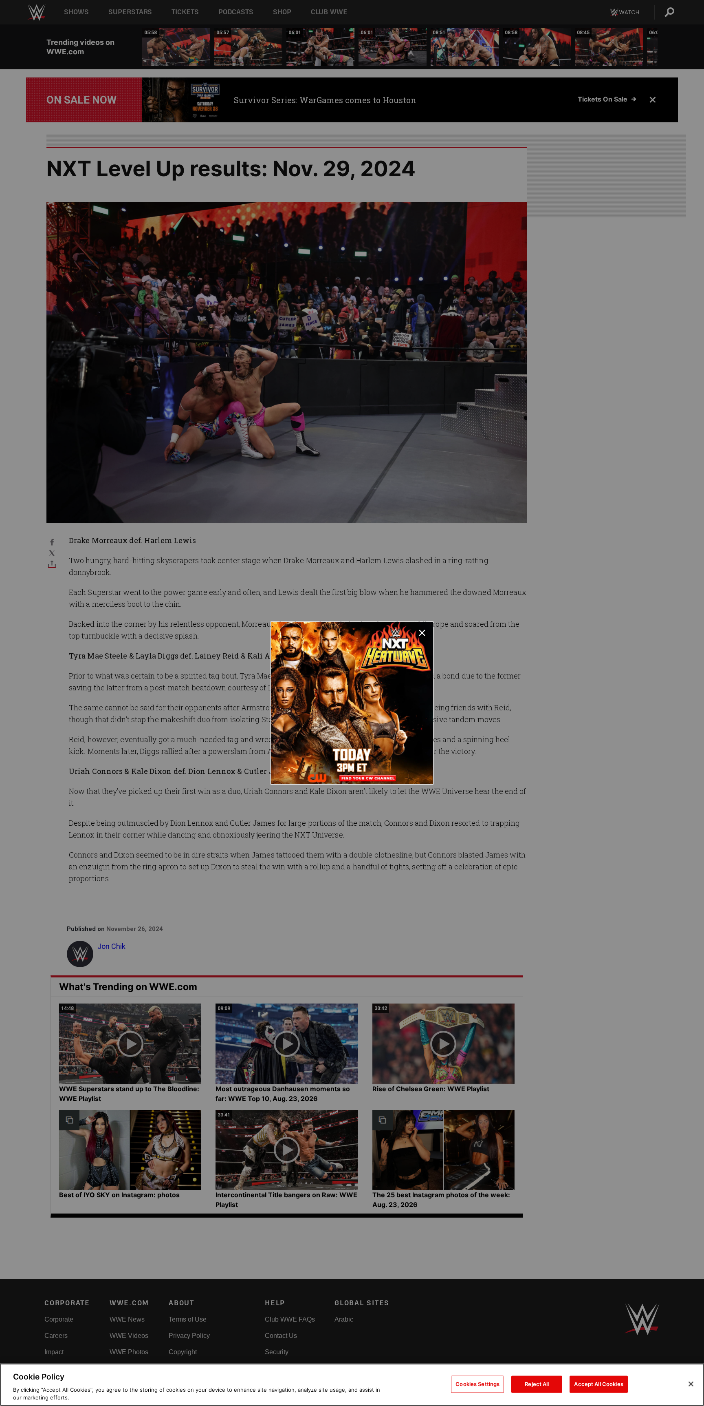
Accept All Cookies (598, 1384)
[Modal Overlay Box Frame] (352, 703)
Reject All (537, 1384)
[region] (352, 1385)
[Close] (691, 1384)
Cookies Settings (477, 1384)
